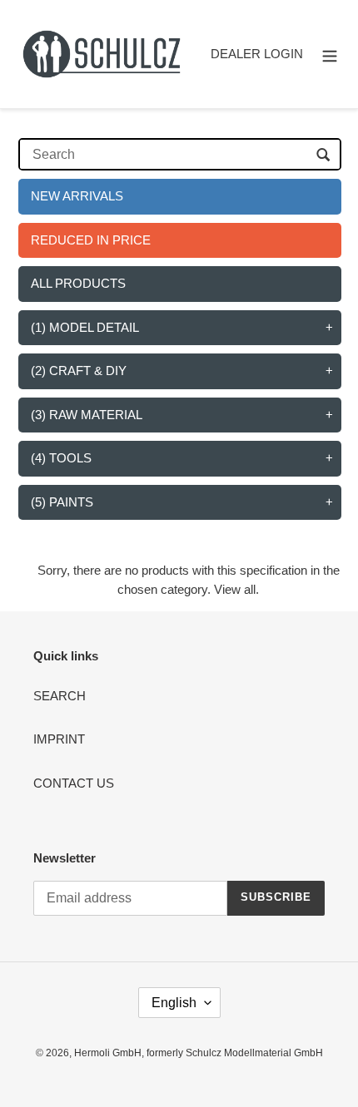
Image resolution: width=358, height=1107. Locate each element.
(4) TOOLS (61, 458)
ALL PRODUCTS (78, 283)
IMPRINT (59, 739)
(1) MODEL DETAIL (85, 327)
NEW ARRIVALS (77, 196)
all (250, 589)
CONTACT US (73, 783)
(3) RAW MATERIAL (86, 415)
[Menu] (329, 54)
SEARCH (59, 696)
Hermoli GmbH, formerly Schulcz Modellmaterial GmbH (198, 1053)
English (174, 1003)
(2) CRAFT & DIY (79, 370)
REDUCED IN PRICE (91, 240)
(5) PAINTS (62, 502)
